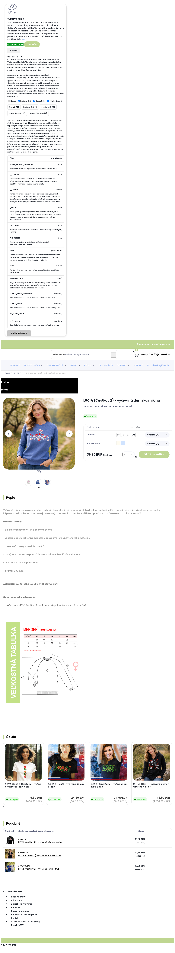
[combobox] (157, 435)
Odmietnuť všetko (15, 44)
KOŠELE (88, 365)
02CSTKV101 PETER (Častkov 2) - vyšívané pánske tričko (39, 867)
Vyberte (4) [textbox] (153, 434)
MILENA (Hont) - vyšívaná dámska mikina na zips (151, 785)
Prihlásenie (144, 344)
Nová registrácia (162, 344)
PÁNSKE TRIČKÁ (32, 365)
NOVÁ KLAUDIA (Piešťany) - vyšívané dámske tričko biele (23, 785)
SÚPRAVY (138, 365)
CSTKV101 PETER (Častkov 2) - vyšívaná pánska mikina (40, 840)
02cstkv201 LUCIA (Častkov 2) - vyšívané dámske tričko (39, 854)
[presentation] (8, 433)
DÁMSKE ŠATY (106, 365)
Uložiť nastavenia (19, 333)
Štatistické (41, 101)
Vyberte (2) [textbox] (153, 443)
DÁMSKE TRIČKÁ (55, 365)
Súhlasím (32, 44)
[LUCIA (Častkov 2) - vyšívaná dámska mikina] (39, 434)
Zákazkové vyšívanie (158, 365)
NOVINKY (15, 365)
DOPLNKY (121, 365)
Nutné (13, 101)
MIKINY (73, 365)
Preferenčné (25, 101)
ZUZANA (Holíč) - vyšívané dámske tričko (66, 785)
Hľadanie (59, 354)
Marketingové (56, 101)
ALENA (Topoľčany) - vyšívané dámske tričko (109, 785)
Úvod (7, 373)
